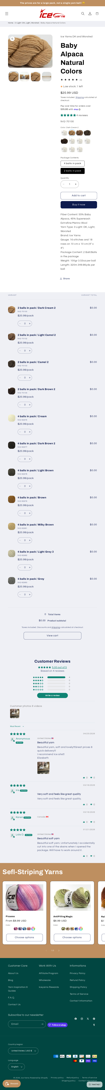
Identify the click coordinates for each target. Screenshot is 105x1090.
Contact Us (14, 1004)
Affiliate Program (48, 973)
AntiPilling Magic (63, 916)
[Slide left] (46, 950)
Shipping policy (69, 1081)
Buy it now (78, 204)
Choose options (24, 937)
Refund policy (73, 1078)
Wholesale (45, 980)
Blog (10, 980)
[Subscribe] (42, 1024)
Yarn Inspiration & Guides (18, 989)
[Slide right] (59, 950)
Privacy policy (57, 1078)
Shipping (80, 97)
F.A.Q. (11, 998)
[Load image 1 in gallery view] (13, 76)
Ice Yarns (25, 1078)
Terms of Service (79, 994)
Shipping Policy (78, 987)
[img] (17, 734)
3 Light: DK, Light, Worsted (27, 23)
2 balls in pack (72, 171)
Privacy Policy (78, 973)
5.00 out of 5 (59, 667)
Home (10, 23)
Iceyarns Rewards (49, 987)
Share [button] (66, 279)
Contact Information (81, 1001)
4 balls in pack (72, 163)
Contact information (88, 1081)
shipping (56, 627)
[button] (6, 13)
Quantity (65, 178)
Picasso (10, 916)
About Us (13, 973)
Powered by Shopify (39, 1078)
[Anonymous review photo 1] (43, 768)
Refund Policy (77, 980)
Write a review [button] (52, 695)
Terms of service (89, 1078)
